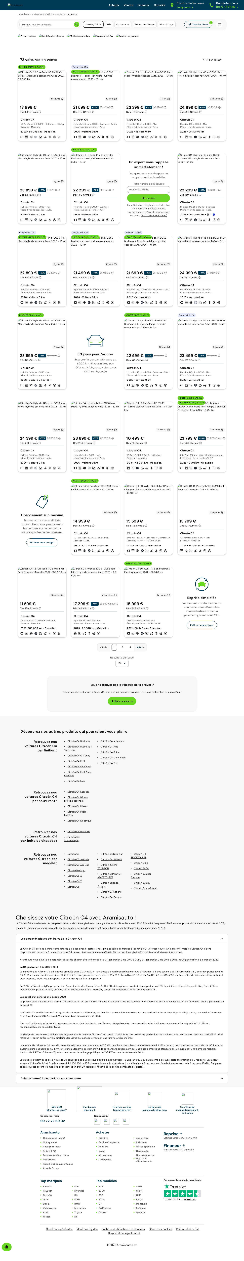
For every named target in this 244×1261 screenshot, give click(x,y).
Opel (45, 1199)
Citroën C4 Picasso (111, 859)
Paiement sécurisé (187, 1229)
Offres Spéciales (145, 1146)
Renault (47, 1186)
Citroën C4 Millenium (112, 741)
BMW (77, 1203)
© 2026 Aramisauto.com (122, 1245)
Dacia (46, 1203)
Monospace (105, 1155)
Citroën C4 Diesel (77, 806)
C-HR (139, 1186)
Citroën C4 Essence (79, 791)
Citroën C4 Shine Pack (113, 757)
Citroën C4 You (109, 763)
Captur (103, 1212)
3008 (102, 1199)
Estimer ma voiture (201, 625)
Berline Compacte (109, 1142)
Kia (76, 1195)
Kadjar (140, 1199)
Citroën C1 (73, 886)
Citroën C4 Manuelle (79, 831)
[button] (100, 24)
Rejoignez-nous (52, 1146)
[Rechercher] (76, 24)
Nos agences (50, 1142)
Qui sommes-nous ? (54, 1137)
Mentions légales (87, 1229)
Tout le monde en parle (56, 1155)
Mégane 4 (141, 1203)
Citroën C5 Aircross (78, 859)
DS (76, 1216)
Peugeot (47, 1190)
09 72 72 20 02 (52, 1121)
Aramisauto (24, 14)
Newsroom (49, 1159)
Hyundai (79, 1190)
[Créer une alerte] (7, 1247)
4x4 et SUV (142, 1137)
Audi (45, 1212)
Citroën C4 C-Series (79, 755)
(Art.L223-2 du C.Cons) (154, 215)
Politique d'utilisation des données (123, 1229)
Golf (138, 1195)
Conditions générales (59, 1229)
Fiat (76, 1186)
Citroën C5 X (75, 875)
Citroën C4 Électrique (79, 820)
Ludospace (105, 1159)
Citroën (47, 1195)
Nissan (47, 1216)
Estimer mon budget (42, 542)
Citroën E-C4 (141, 868)
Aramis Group (51, 1168)
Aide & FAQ (49, 1150)
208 (101, 1186)
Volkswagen (50, 1208)
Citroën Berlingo (76, 870)
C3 (100, 1203)
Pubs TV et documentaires (58, 1163)
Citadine (103, 1137)
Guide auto (142, 1150)
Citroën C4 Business (79, 741)
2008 (102, 1190)
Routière (103, 1146)
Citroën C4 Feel (76, 761)
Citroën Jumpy (142, 882)
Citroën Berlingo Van (112, 853)
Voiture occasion (43, 14)
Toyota (78, 1212)
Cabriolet (141, 1142)
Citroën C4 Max (76, 781)
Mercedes (80, 1208)
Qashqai (141, 1212)
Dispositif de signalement (124, 1233)
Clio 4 (139, 1190)
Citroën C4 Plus (109, 746)
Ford (77, 1199)
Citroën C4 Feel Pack (79, 766)
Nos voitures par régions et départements (145, 1158)
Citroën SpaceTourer (145, 888)
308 (101, 1195)
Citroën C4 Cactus (111, 897)
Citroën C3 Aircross (78, 864)
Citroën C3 (74, 853)
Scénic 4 (141, 1208)
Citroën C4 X (75, 881)
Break (102, 1150)
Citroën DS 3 (141, 862)
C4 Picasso (105, 1208)
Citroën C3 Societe (111, 891)
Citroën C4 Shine (110, 752)
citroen (59, 14)
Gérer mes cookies (160, 1229)
